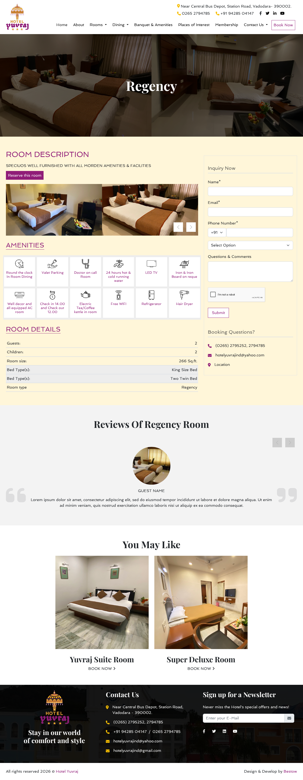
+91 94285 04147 (237, 13)
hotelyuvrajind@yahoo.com (239, 355)
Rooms (97, 24)
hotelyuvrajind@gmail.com (137, 750)
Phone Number (223, 223)
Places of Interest (193, 24)
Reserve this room (24, 175)
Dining (119, 24)
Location (222, 364)
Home (61, 24)
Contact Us (254, 24)
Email (214, 202)
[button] (191, 227)
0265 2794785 (196, 13)
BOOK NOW (100, 668)
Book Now (283, 25)
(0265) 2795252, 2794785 (240, 345)
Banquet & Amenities (153, 24)
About (78, 24)
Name (214, 182)
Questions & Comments (229, 256)
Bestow (289, 771)
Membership (226, 24)
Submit (218, 312)
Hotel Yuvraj (67, 771)
